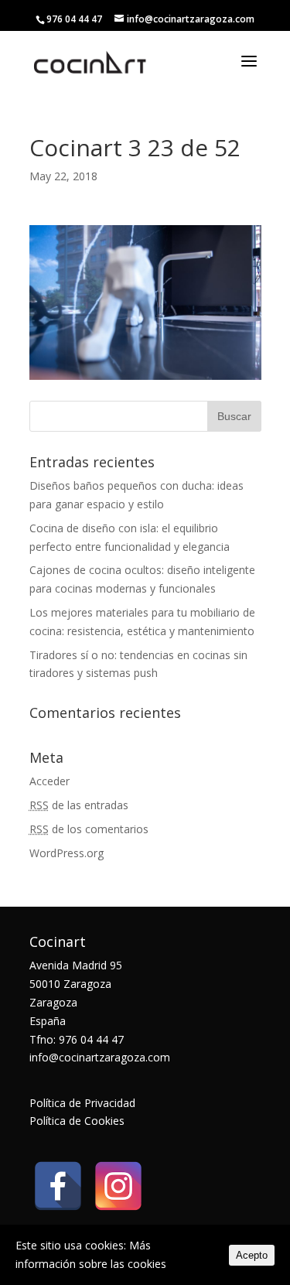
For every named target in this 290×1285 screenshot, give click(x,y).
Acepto (252, 1255)
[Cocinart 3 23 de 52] (145, 370)
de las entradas (78, 805)
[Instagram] (118, 1186)
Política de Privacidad (82, 1102)
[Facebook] (58, 1186)
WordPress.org (66, 853)
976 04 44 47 (74, 19)
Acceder (49, 781)
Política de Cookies (77, 1120)
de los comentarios (88, 829)
